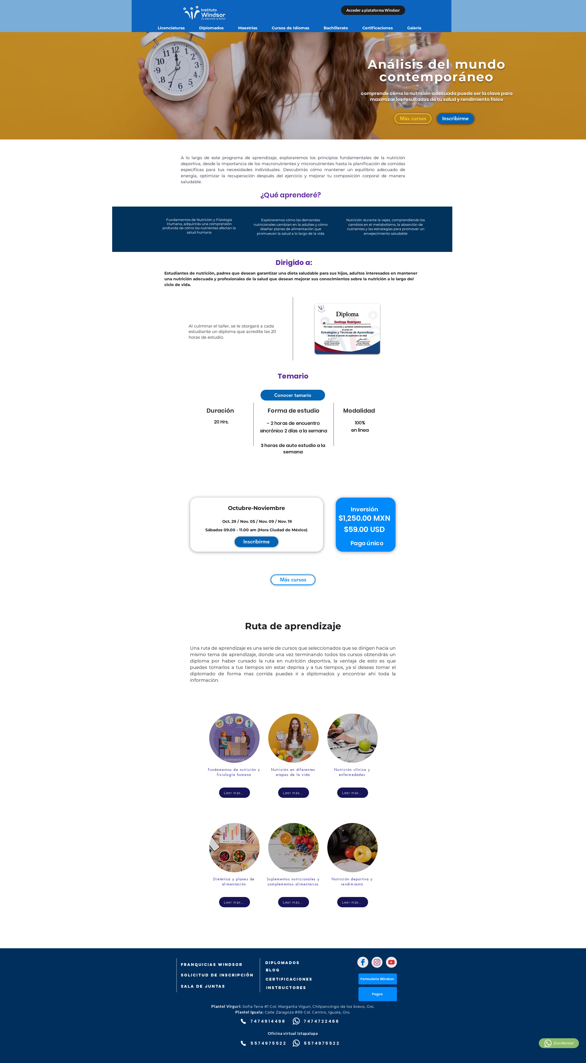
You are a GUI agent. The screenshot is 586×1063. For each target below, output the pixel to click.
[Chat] (362, 962)
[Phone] (243, 1021)
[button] (455, 118)
